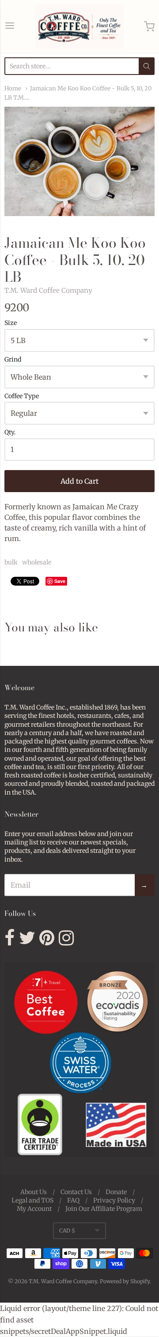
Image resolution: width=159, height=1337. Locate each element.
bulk (11, 562)
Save (59, 581)
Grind (12, 359)
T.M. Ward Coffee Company (48, 290)
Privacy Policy (114, 1200)
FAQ (73, 1200)
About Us (33, 1192)
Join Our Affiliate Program (103, 1209)
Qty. (10, 432)
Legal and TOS (32, 1200)
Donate (116, 1192)
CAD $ (67, 1230)
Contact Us (76, 1192)
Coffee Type (21, 396)
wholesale (36, 562)
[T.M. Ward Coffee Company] (79, 26)
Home (12, 88)
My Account (34, 1209)
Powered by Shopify (125, 1281)
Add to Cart (79, 481)
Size (10, 323)
